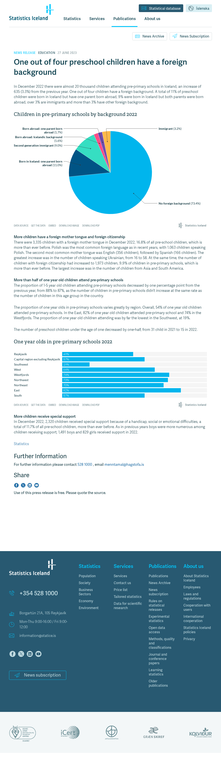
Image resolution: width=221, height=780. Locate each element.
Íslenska (202, 8)
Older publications (158, 683)
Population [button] (87, 576)
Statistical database (165, 8)
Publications (158, 576)
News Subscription (194, 36)
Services (120, 576)
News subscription (42, 675)
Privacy (189, 639)
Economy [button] (86, 601)
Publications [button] (124, 18)
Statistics (72, 18)
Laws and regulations (192, 596)
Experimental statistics (159, 618)
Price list (121, 590)
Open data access (157, 630)
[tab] (93, 576)
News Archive (153, 36)
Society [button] (84, 583)
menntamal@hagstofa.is (124, 464)
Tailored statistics (128, 597)
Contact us (122, 583)
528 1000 (85, 464)
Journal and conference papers (158, 658)
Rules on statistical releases (156, 605)
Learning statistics (156, 672)
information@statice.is (37, 635)
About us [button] (152, 18)
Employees (191, 587)
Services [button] (97, 18)
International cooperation (193, 618)
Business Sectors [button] (86, 592)
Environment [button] (89, 608)
